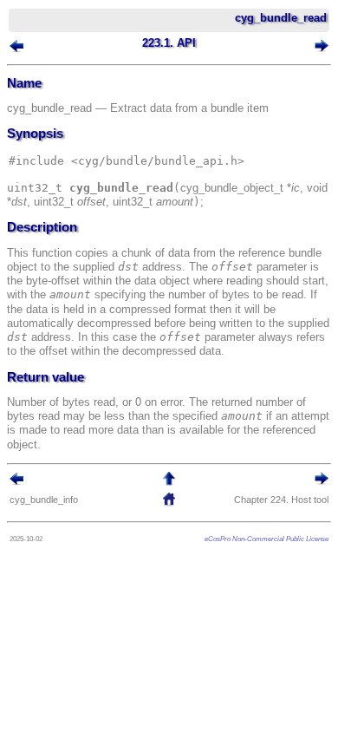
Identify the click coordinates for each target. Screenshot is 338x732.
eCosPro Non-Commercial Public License (266, 538)
